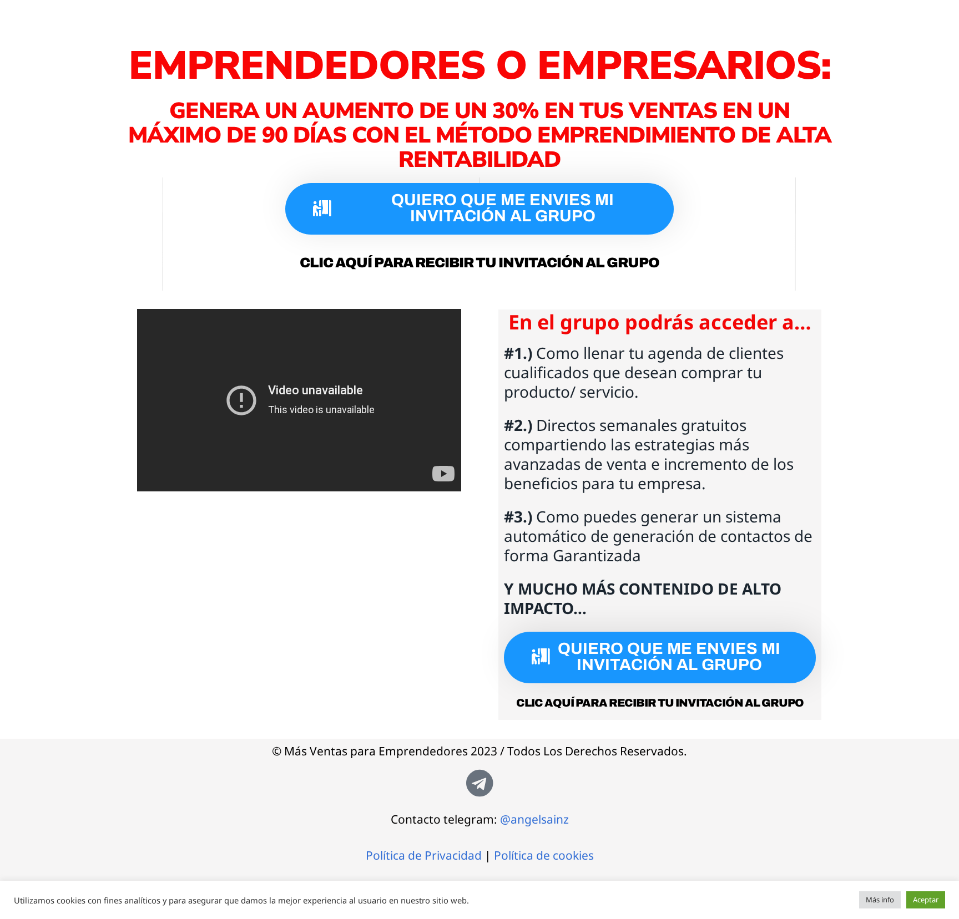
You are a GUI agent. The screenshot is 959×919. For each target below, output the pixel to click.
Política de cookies (544, 855)
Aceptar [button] (925, 900)
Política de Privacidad (424, 855)
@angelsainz (534, 819)
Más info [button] (880, 900)
